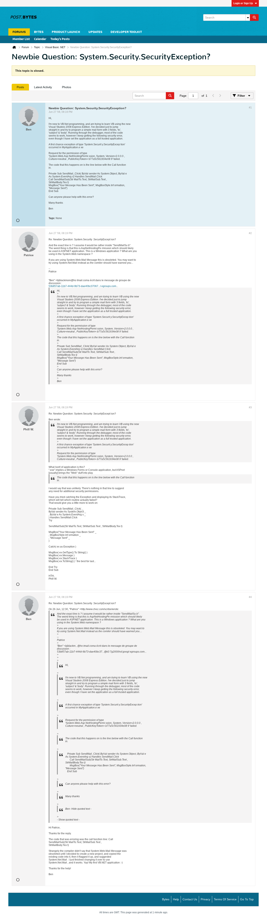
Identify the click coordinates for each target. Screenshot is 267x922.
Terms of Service (225, 899)
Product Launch (66, 32)
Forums (19, 32)
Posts (20, 87)
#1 (250, 107)
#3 (250, 407)
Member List (21, 39)
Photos (66, 87)
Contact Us (190, 899)
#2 (250, 233)
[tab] (20, 87)
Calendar (40, 39)
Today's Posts (60, 39)
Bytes (165, 899)
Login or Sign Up (243, 3)
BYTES (38, 32)
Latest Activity (43, 87)
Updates (95, 32)
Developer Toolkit (126, 32)
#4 (250, 597)
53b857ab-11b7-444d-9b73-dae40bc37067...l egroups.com (82, 286)
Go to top (247, 899)
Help (176, 899)
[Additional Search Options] (248, 17)
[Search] (254, 17)
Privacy (205, 899)
